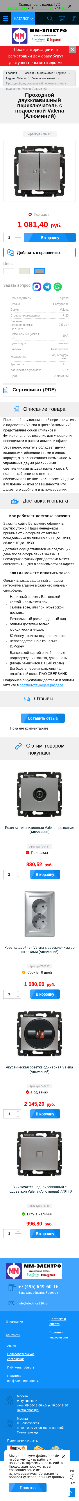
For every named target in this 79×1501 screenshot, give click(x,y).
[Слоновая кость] (24, 271)
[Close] (72, 49)
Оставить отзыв (43, 718)
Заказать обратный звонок (38, 1292)
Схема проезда (28, 1410)
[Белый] (8, 271)
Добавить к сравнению (38, 252)
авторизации (38, 49)
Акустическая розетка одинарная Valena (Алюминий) (39, 1069)
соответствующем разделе (41, 685)
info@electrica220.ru (33, 1303)
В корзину (50, 237)
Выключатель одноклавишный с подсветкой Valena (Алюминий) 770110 (39, 1189)
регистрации (20, 56)
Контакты (13, 1335)
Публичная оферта (20, 1367)
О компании (14, 1321)
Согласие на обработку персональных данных (37, 1475)
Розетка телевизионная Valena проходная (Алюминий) (39, 829)
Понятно (28, 1487)
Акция (11, 1346)
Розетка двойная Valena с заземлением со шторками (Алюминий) (39, 949)
